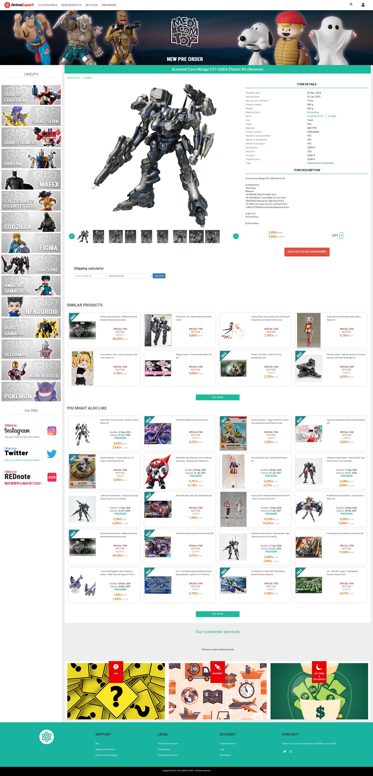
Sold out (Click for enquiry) (307, 251)
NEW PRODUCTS (71, 5)
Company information (168, 755)
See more (217, 397)
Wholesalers (225, 755)
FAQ (97, 743)
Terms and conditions (168, 743)
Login (222, 749)
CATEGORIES (49, 5)
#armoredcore (314, 163)
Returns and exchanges (106, 755)
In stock (91, 5)
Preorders (109, 5)
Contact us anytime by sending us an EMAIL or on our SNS (309, 743)
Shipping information (105, 749)
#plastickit (328, 163)
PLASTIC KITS (73, 78)
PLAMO (88, 78)
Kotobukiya (313, 112)
